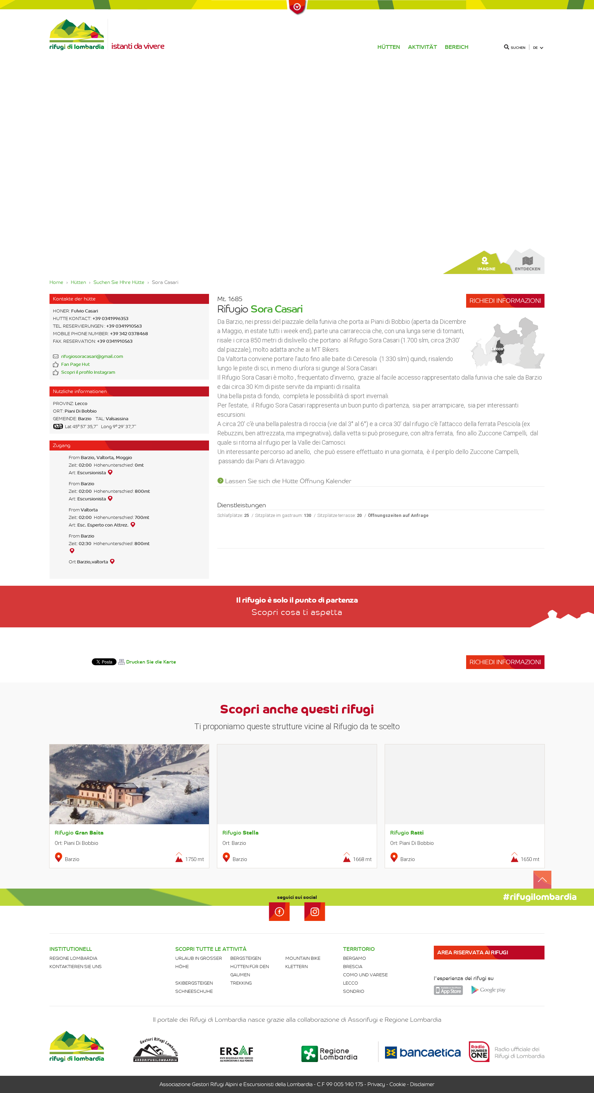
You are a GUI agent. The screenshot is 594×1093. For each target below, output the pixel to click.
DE (535, 47)
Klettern (296, 966)
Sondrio (353, 991)
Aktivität (422, 47)
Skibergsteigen (194, 983)
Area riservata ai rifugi (472, 952)
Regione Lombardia (73, 958)
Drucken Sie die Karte (151, 662)
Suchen (518, 47)
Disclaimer (422, 1084)
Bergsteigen (245, 958)
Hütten (388, 47)
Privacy (376, 1084)
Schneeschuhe (194, 991)
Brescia (352, 966)
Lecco (350, 983)
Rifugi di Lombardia (79, 34)
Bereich (457, 47)
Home (56, 282)
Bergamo (354, 958)
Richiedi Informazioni (505, 300)
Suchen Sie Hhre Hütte (119, 282)
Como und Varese (365, 974)
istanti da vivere (137, 46)
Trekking (241, 983)
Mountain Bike (302, 958)
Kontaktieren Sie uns (76, 966)
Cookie (397, 1084)
